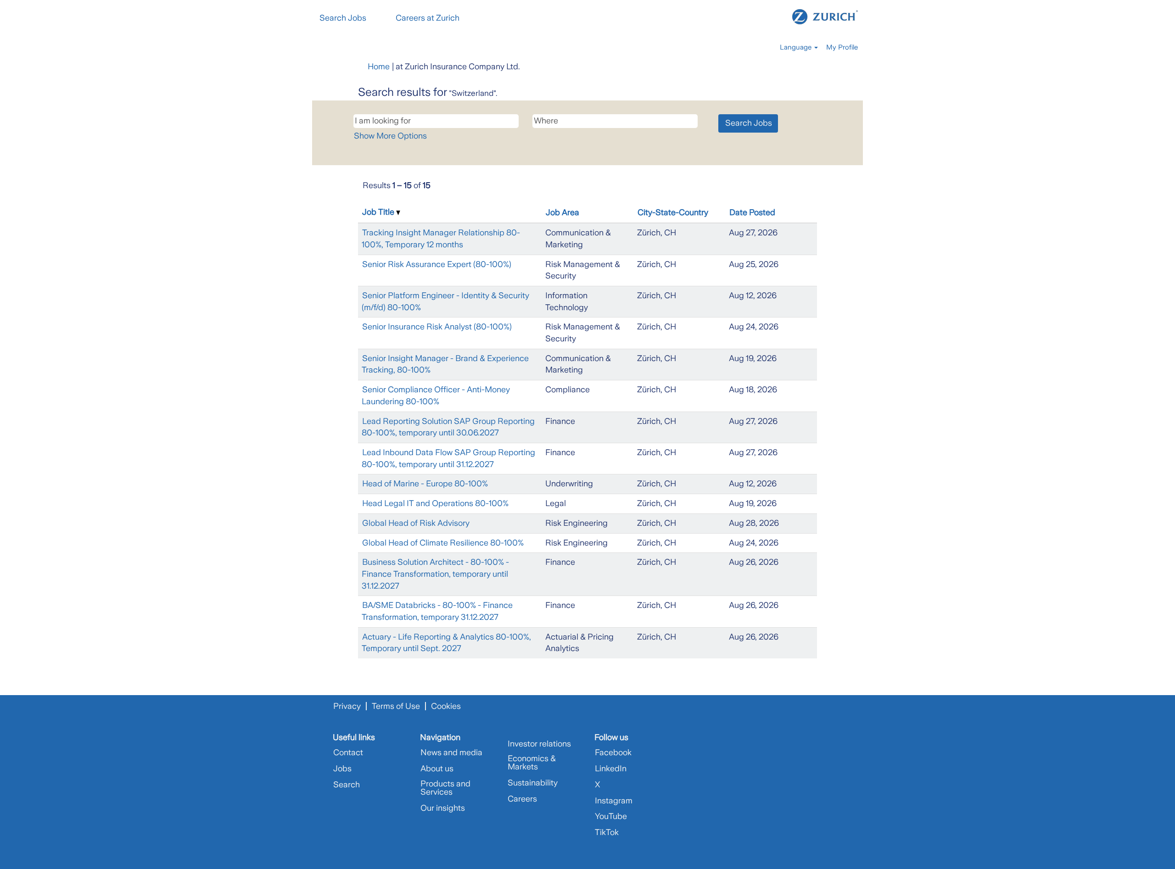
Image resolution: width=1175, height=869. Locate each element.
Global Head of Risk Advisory (416, 523)
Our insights (442, 808)
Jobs (342, 768)
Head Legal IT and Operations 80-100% (435, 503)
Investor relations (539, 743)
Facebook (613, 752)
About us (436, 768)
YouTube (611, 816)
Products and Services (445, 788)
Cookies (446, 706)
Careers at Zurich (427, 17)
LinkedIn (611, 768)
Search (346, 784)
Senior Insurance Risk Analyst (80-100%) (437, 326)
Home (379, 66)
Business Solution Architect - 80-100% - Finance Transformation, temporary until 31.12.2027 (435, 573)
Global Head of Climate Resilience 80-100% (443, 542)
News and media (451, 752)
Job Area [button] (562, 212)
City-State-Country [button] (673, 212)
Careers (522, 798)
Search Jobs (342, 17)
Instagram (613, 800)
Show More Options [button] (390, 135)
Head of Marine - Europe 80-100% (425, 483)
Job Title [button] (379, 212)
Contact (348, 752)
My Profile (842, 47)
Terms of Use (396, 706)
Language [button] (796, 47)
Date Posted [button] (752, 212)
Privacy (347, 706)
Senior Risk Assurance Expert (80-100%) (436, 264)
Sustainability (533, 782)
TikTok (607, 832)
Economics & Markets (532, 762)
